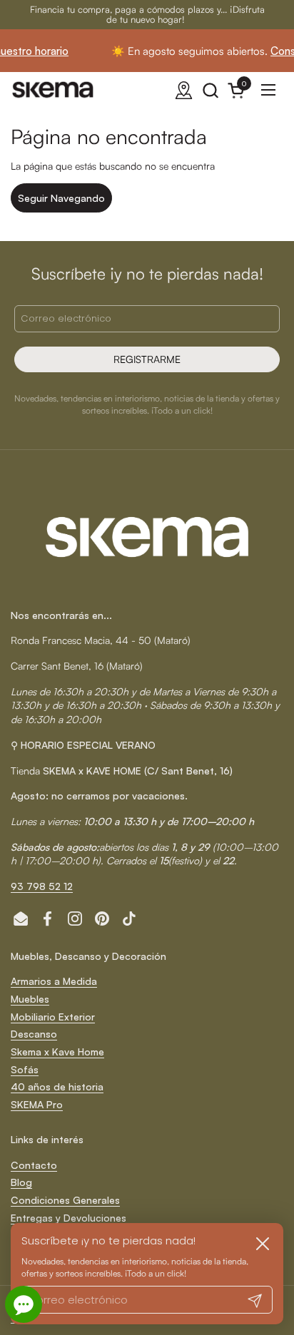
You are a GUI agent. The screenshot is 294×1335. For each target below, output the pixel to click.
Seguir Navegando (61, 198)
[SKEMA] (53, 90)
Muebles (30, 999)
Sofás (25, 1069)
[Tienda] (184, 90)
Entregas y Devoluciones (68, 1218)
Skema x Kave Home (57, 1051)
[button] (210, 90)
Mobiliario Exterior (53, 1017)
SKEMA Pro (37, 1104)
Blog (21, 1182)
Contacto (34, 1165)
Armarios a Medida (54, 981)
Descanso (34, 1034)
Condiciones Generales (65, 1200)
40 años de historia (57, 1086)
